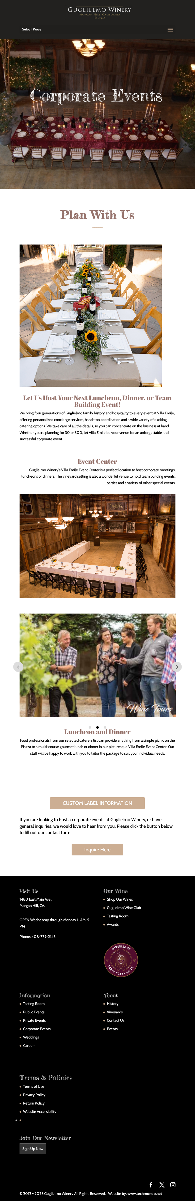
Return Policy (34, 1103)
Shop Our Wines (120, 899)
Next (177, 667)
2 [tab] (97, 727)
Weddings (31, 1037)
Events (112, 1029)
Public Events (33, 1012)
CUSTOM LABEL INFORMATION (97, 803)
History (113, 1003)
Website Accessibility (39, 1111)
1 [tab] (90, 727)
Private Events (34, 1020)
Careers (29, 1045)
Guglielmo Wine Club (124, 907)
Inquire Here (97, 850)
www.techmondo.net (144, 1193)
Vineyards (115, 1012)
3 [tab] (105, 727)
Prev (18, 667)
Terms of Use (33, 1086)
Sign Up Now (32, 1148)
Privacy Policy (34, 1095)
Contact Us (115, 1020)
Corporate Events (37, 1029)
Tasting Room (117, 916)
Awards (113, 924)
